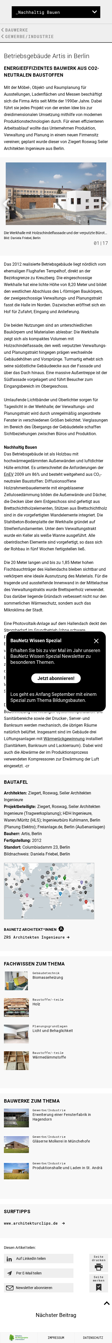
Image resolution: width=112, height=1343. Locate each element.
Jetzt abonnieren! (56, 678)
